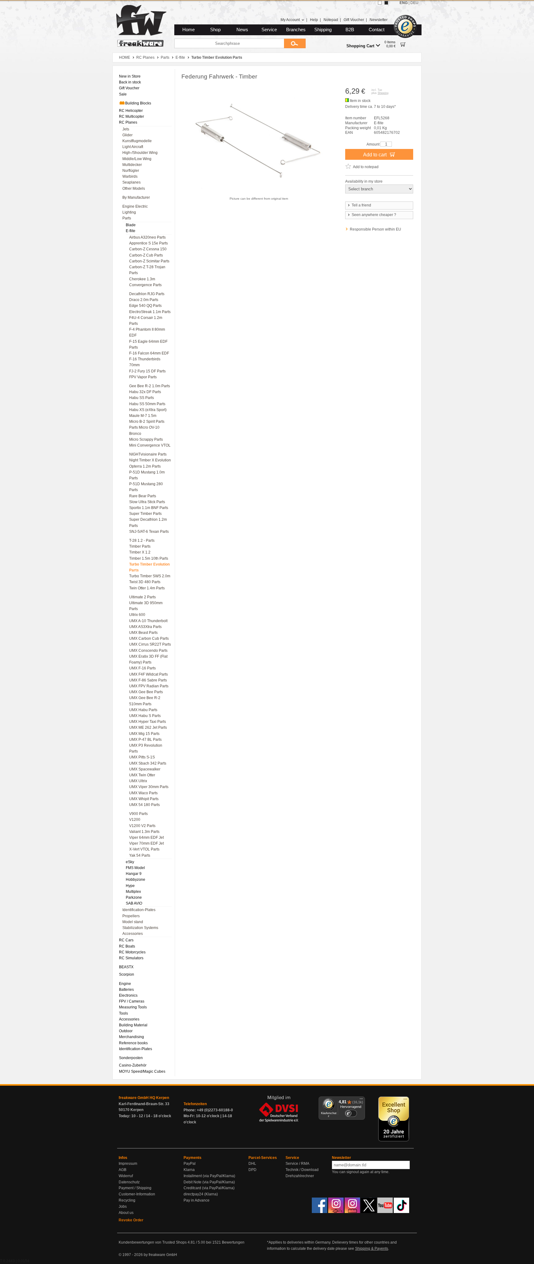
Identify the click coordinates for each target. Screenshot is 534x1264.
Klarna (189, 1170)
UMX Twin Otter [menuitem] (142, 775)
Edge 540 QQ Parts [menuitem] (145, 305)
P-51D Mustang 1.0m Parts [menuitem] (147, 475)
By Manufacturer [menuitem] (136, 197)
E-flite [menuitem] (130, 231)
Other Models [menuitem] (133, 188)
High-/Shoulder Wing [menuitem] (140, 153)
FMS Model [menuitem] (135, 868)
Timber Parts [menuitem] (139, 546)
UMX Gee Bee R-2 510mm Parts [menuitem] (144, 701)
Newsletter (379, 20)
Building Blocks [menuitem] (138, 103)
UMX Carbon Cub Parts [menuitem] (149, 638)
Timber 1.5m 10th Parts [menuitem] (148, 558)
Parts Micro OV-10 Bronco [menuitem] (144, 430)
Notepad (331, 20)
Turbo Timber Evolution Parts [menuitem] (149, 567)
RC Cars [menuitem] (126, 940)
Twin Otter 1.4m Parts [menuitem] (147, 588)
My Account (290, 20)
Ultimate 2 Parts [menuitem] (142, 597)
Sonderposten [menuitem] (131, 1058)
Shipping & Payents (371, 1248)
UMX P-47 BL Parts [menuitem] (145, 739)
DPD (252, 1170)
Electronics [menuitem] (128, 995)
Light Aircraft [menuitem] (132, 147)
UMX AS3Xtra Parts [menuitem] (145, 627)
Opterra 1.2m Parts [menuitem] (145, 466)
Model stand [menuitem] (132, 922)
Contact (376, 29)
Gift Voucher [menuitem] (129, 88)
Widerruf (126, 1176)
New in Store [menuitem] (130, 76)
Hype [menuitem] (130, 886)
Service (269, 29)
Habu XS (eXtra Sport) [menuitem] (148, 410)
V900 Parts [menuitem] (138, 814)
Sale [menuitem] (123, 94)
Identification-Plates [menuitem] (138, 910)
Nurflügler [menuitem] (130, 170)
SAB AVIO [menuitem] (134, 903)
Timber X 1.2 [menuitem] (139, 552)
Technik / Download (302, 1170)
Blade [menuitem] (131, 225)
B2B (349, 29)
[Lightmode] (380, 3)
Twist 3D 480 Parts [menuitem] (144, 582)
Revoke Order (131, 1220)
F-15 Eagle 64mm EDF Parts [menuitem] (148, 344)
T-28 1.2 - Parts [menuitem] (142, 540)
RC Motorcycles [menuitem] (132, 952)
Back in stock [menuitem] (130, 82)
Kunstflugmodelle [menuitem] (137, 141)
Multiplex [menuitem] (133, 891)
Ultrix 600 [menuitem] (137, 615)
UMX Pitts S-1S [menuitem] (142, 757)
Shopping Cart (360, 46)
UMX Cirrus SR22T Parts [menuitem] (150, 644)
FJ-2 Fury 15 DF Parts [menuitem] (147, 371)
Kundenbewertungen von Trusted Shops (153, 1242)
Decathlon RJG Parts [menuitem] (146, 294)
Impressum (128, 1163)
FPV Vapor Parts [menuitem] (143, 377)
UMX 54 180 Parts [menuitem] (144, 805)
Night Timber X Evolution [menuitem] (150, 460)
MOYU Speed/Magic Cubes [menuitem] (142, 1071)
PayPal (190, 1163)
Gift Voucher (354, 20)
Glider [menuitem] (127, 135)
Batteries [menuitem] (126, 989)
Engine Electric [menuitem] (135, 206)
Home (188, 29)
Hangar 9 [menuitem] (134, 874)
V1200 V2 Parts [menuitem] (142, 826)
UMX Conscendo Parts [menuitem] (148, 650)
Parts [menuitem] (126, 218)
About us (126, 1213)
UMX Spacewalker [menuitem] (144, 769)
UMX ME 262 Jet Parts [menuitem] (148, 727)
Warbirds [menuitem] (130, 176)
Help (314, 20)
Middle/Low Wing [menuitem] (136, 159)
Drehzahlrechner (300, 1176)
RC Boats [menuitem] (127, 946)
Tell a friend (361, 205)
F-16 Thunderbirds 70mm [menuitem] (144, 362)
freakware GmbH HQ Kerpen (144, 1098)
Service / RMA (297, 1163)
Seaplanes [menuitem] (131, 182)
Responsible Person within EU (375, 229)
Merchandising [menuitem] (131, 1037)
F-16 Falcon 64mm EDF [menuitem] (149, 353)
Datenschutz (129, 1182)
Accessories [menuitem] (132, 933)
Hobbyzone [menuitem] (135, 879)
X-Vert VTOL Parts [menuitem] (144, 849)
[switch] (351, 1113)
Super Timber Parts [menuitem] (145, 513)
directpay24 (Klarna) (201, 1194)
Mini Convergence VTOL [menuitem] (150, 445)
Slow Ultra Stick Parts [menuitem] (147, 502)
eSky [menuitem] (130, 862)
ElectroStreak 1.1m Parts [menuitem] (150, 312)
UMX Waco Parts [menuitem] (143, 793)
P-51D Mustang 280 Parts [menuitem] (146, 487)
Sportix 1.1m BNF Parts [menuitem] (148, 508)
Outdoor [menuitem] (126, 1031)
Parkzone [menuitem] (134, 897)
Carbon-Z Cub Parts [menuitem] (146, 255)
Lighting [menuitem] (129, 212)
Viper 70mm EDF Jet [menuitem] (146, 843)
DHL (252, 1163)
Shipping (323, 29)
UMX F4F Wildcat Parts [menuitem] (148, 674)
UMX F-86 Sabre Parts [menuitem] (148, 680)
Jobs (123, 1206)
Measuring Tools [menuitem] (133, 1007)
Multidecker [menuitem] (132, 165)
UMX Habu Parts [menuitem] (143, 710)
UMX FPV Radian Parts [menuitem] (148, 686)
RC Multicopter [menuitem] (131, 116)
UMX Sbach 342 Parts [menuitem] (147, 763)
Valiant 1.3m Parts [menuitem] (144, 831)
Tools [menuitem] (123, 1013)
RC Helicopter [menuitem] (131, 110)
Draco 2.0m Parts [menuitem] (143, 300)
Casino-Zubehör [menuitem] (132, 1065)
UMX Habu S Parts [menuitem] (145, 716)
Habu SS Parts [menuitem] (141, 398)
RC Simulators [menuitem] (131, 958)
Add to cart (375, 154)
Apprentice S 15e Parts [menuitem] (148, 243)
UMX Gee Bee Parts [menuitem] (146, 692)
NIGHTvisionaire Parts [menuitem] (148, 454)
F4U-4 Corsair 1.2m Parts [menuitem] (145, 321)
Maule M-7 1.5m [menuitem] (142, 416)
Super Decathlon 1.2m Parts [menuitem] (148, 522)
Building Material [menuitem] (133, 1025)
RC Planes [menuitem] (128, 122)
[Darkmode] (386, 3)
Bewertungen (233, 1242)
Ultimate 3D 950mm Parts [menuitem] (146, 606)
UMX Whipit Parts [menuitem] (144, 799)
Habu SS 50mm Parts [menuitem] (147, 404)
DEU (414, 3)
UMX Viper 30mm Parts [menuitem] (148, 787)
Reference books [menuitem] (133, 1043)
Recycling (127, 1200)
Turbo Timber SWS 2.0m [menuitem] (149, 576)
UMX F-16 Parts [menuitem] (142, 668)
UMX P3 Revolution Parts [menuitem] (145, 748)
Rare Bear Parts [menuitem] (142, 496)
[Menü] (361, 1100)
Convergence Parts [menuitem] (145, 285)
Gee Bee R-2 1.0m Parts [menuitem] (149, 386)
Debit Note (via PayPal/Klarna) (209, 1182)
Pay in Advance (197, 1200)
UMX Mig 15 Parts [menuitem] (144, 734)
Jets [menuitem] (125, 129)
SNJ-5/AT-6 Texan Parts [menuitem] (149, 531)
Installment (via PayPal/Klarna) (209, 1176)
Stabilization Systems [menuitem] (140, 928)
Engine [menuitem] (125, 984)
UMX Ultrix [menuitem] (138, 781)
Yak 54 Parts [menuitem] (139, 855)
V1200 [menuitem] (134, 819)
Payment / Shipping (135, 1188)
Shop (215, 29)
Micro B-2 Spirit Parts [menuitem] (146, 421)
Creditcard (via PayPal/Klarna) (209, 1188)
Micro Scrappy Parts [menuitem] (146, 439)
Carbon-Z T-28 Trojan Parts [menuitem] (147, 270)
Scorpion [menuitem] (126, 974)
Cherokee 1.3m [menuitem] (142, 279)
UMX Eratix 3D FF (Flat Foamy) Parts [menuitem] (148, 659)
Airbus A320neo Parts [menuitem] (147, 237)
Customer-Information (137, 1194)
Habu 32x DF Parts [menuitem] (145, 392)
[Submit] (295, 43)
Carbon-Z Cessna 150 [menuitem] (148, 249)
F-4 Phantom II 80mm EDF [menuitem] (147, 332)
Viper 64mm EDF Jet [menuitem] (146, 837)
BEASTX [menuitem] (126, 967)
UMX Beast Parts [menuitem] (143, 632)
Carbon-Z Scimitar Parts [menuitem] (149, 261)
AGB (122, 1170)
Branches (296, 29)
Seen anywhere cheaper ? (374, 215)
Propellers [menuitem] (131, 916)
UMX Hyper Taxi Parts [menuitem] (147, 721)
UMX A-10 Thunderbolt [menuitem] (148, 621)
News (242, 29)
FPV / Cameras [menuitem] (131, 1001)
